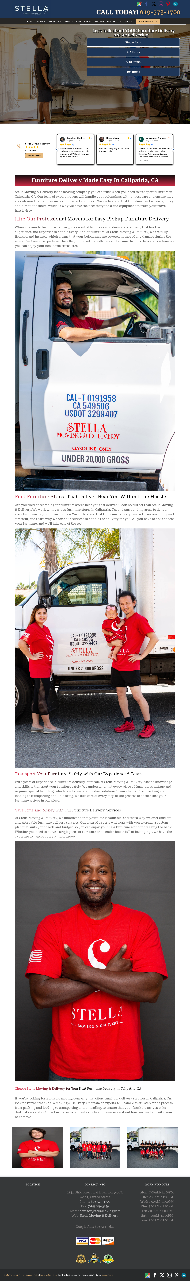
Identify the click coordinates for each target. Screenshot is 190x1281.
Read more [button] (143, 160)
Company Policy (32, 1275)
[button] (173, 150)
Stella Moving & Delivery (99, 1215)
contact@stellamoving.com (100, 1211)
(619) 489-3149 (98, 1206)
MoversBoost (107, 1275)
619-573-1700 (100, 1202)
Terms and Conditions (49, 1275)
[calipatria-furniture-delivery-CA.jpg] (37, 1128)
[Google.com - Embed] (33, 1209)
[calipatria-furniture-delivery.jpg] (152, 1128)
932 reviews (30, 150)
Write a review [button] (34, 155)
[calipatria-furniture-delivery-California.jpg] (95, 1128)
